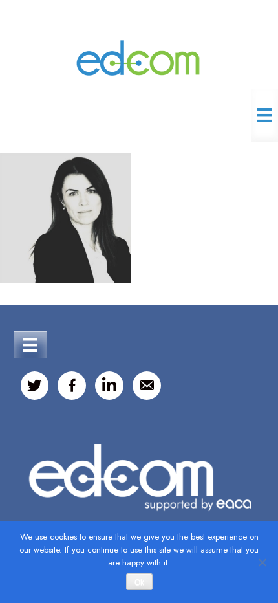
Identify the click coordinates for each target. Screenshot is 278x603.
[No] (261, 562)
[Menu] (264, 115)
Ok (139, 582)
